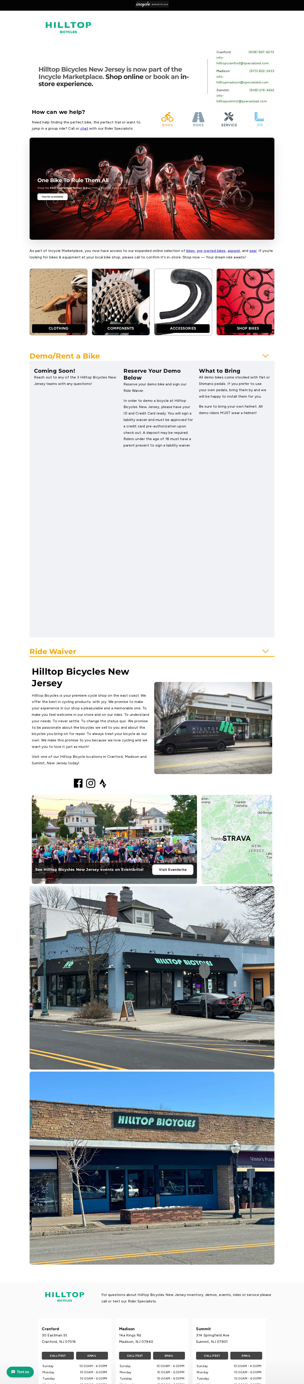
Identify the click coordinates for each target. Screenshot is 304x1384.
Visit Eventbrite (173, 870)
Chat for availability (52, 196)
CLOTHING (59, 328)
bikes (190, 251)
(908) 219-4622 (261, 90)
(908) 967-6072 (261, 52)
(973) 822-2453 (261, 71)
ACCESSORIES (183, 328)
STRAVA (237, 838)
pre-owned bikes (211, 251)
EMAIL (91, 1355)
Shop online (124, 76)
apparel (234, 251)
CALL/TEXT (58, 1355)
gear (253, 251)
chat (84, 128)
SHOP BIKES (248, 328)
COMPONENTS (120, 328)
